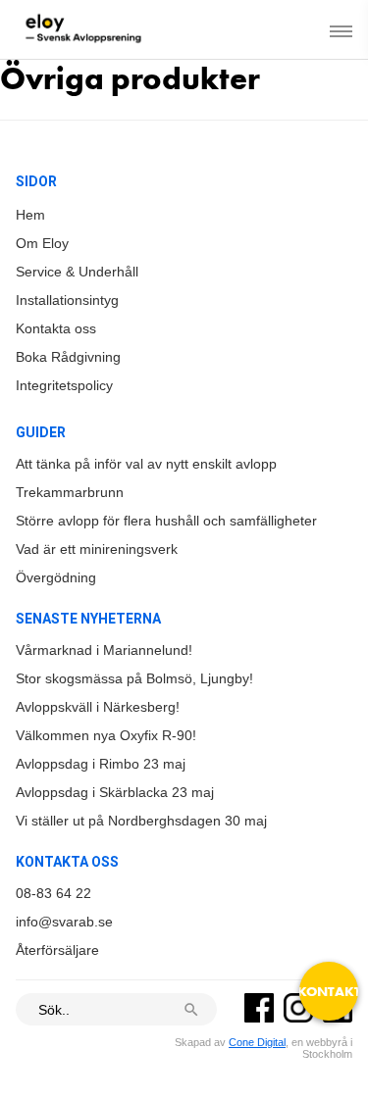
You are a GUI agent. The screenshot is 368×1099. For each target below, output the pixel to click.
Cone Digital (257, 1042)
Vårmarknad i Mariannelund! (104, 650)
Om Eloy (42, 243)
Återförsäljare (57, 950)
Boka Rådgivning (68, 357)
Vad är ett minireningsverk (97, 549)
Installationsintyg (67, 300)
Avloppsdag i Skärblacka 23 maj (115, 792)
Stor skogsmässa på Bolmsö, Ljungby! (134, 678)
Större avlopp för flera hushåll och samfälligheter (166, 520)
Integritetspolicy (64, 385)
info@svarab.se (64, 921)
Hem (30, 215)
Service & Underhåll (77, 271)
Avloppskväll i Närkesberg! (98, 707)
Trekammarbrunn (70, 492)
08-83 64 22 (53, 893)
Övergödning (56, 577)
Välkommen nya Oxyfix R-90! (106, 735)
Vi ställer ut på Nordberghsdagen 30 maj (141, 820)
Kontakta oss (56, 328)
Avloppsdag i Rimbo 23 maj (100, 764)
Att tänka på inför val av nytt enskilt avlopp (146, 464)
